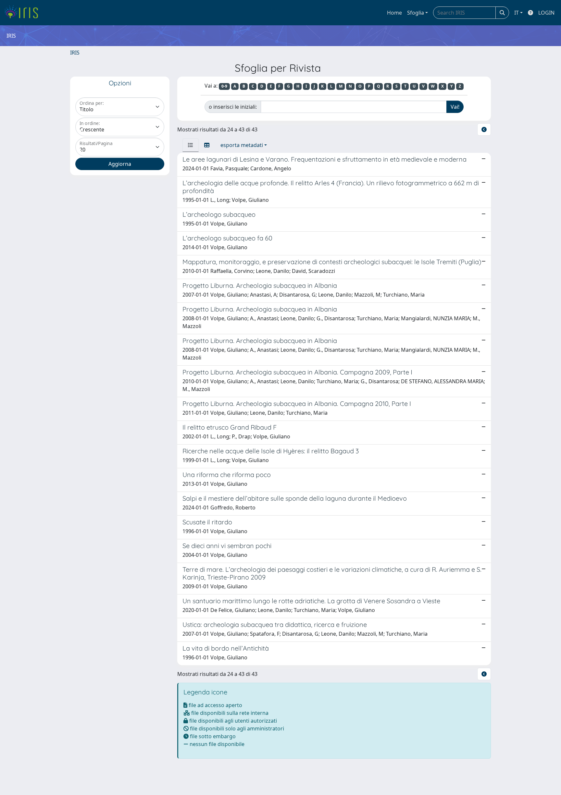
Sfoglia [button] (415, 12)
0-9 (224, 86)
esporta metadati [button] (241, 145)
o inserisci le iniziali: (233, 106)
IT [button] (516, 12)
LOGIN (546, 12)
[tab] (190, 145)
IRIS (75, 52)
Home (394, 12)
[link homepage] (23, 12)
